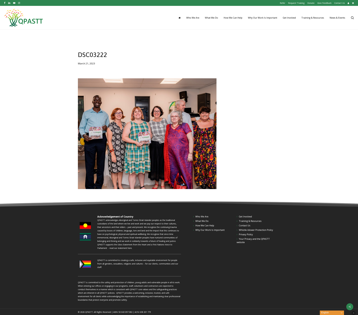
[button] (354, 313)
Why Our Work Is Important (210, 230)
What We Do (202, 221)
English (325, 312)
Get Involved (245, 216)
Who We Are (201, 216)
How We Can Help (204, 225)
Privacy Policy (246, 234)
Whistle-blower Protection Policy (256, 230)
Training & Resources (250, 221)
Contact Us (244, 225)
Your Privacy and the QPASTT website (253, 240)
